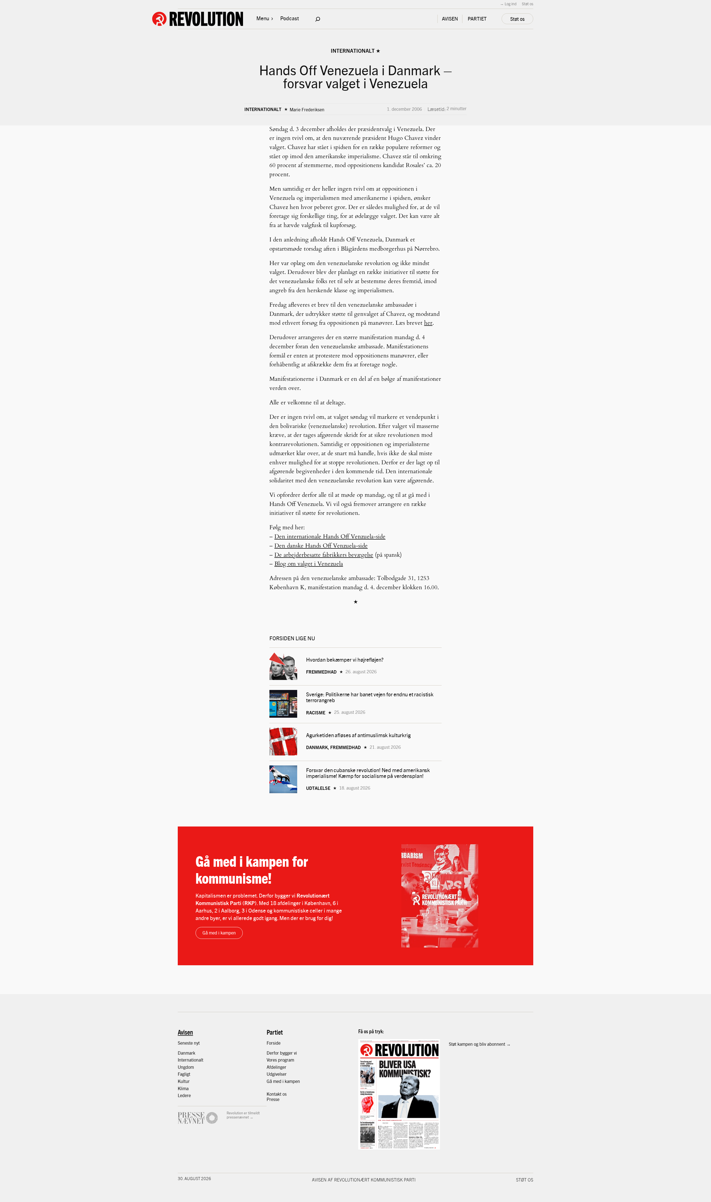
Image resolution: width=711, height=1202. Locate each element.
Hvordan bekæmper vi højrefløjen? (345, 659)
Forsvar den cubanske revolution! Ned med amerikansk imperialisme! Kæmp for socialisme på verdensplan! (368, 773)
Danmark (186, 1053)
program (286, 1060)
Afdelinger (276, 1067)
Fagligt (184, 1074)
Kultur (184, 1081)
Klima (183, 1088)
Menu (262, 18)
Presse (273, 1099)
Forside (274, 1043)
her (428, 323)
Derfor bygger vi (282, 1053)
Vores (272, 1060)
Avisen (185, 1032)
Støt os (527, 3)
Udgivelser (277, 1074)
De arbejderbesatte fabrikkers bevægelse (323, 555)
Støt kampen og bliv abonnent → (480, 1044)
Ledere (184, 1095)
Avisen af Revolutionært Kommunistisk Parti (363, 1179)
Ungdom (186, 1067)
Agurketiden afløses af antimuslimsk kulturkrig (359, 735)
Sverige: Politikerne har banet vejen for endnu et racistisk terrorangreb (370, 697)
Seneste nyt (189, 1043)
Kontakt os (277, 1094)
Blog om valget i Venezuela (308, 564)
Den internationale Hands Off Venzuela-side (329, 537)
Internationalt (353, 50)
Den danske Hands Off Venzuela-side (321, 546)
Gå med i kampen (219, 933)
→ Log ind (508, 3)
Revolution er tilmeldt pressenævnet (243, 1115)
